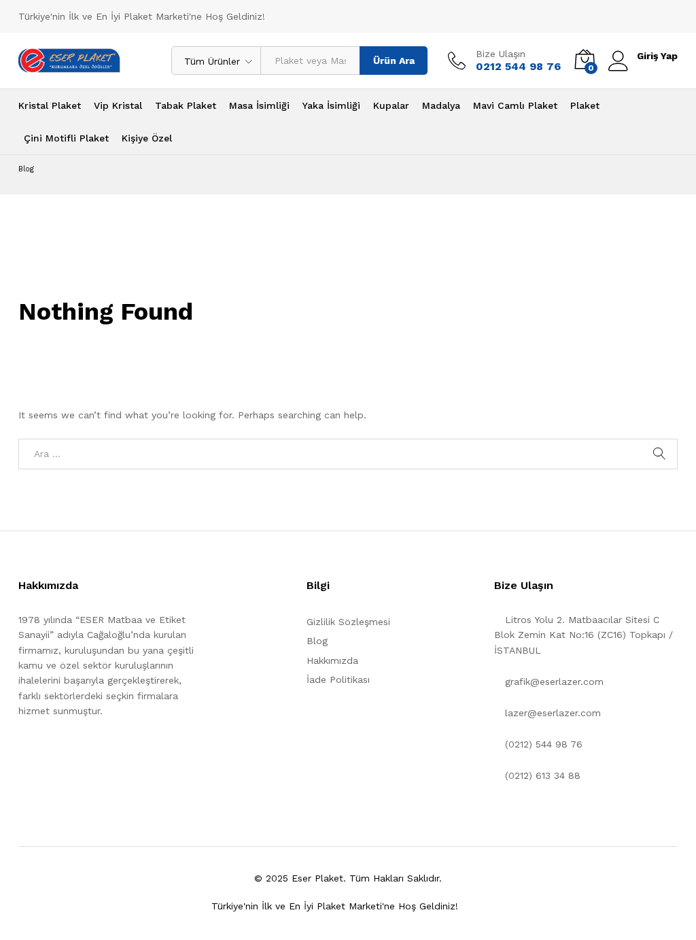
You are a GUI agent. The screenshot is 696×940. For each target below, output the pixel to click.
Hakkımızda (332, 660)
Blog (317, 640)
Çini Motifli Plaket (66, 138)
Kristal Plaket (49, 105)
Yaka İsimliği (331, 105)
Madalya (441, 105)
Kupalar (391, 105)
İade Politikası (338, 679)
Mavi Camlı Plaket (515, 105)
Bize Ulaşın (500, 53)
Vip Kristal (118, 105)
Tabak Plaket (185, 105)
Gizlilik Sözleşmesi (348, 621)
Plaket (584, 105)
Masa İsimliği (259, 105)
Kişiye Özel (147, 138)
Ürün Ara (394, 60)
